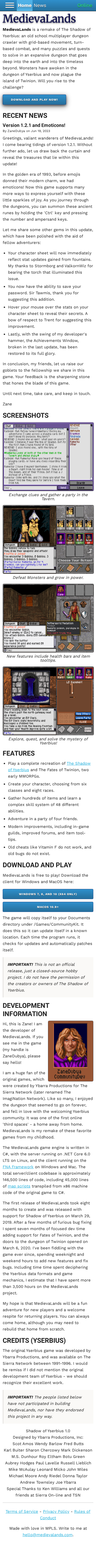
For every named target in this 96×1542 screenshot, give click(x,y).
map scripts (19, 1186)
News (40, 5)
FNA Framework (18, 1166)
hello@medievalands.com (48, 1534)
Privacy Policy (56, 1511)
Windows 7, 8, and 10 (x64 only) (48, 894)
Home (24, 5)
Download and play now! (34, 99)
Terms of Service (22, 1511)
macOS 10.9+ (48, 907)
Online (84, 5)
